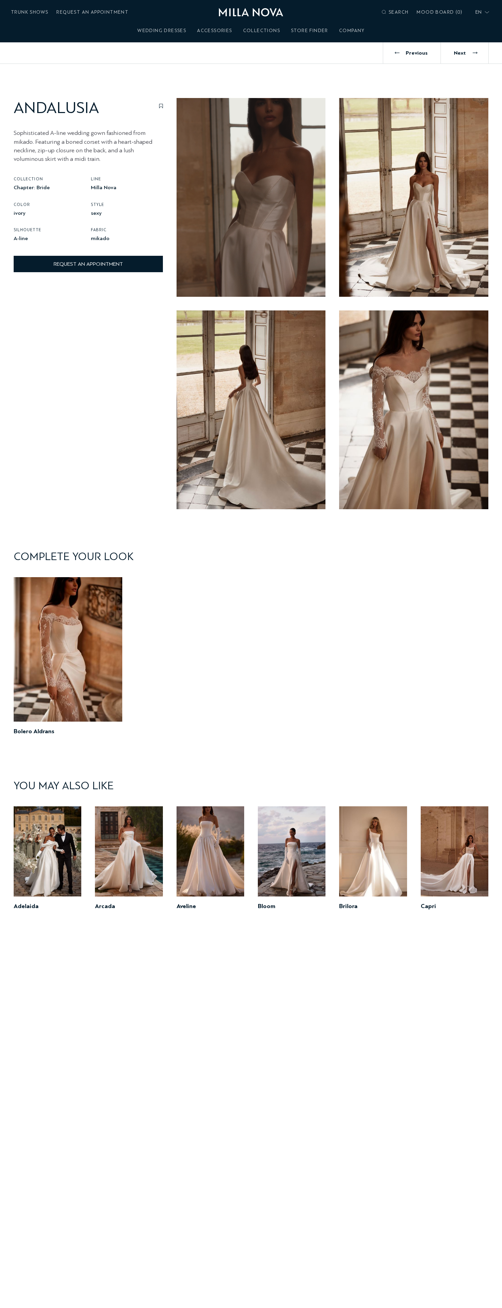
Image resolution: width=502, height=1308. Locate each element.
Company (352, 30)
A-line (21, 238)
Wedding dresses (161, 30)
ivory (20, 212)
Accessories (214, 30)
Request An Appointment (92, 12)
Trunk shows (29, 12)
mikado (100, 238)
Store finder (309, 30)
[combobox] (481, 12)
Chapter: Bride (32, 187)
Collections (261, 30)
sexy (96, 212)
